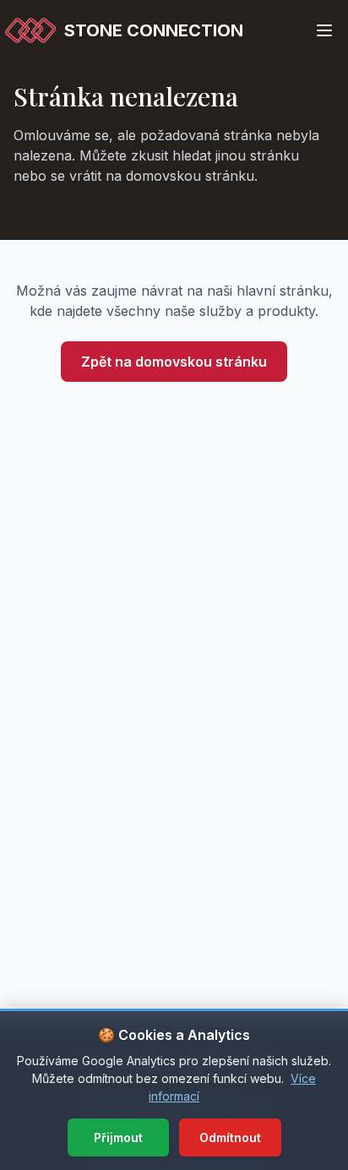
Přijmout (118, 1137)
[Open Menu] (324, 30)
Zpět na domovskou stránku (174, 361)
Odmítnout (230, 1137)
